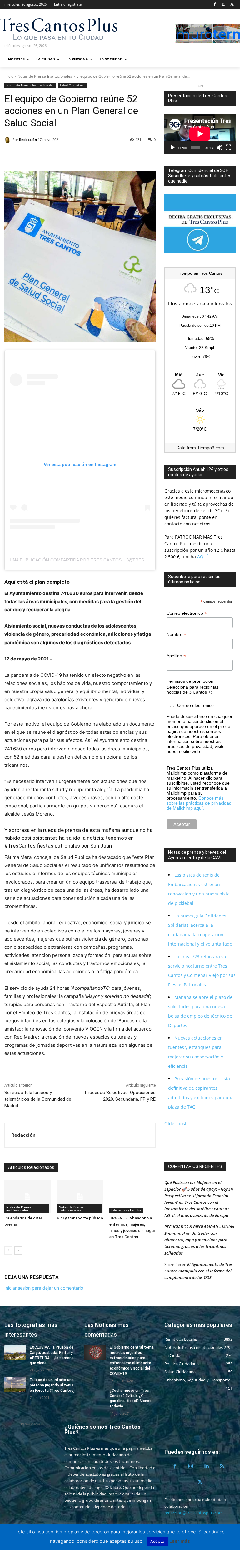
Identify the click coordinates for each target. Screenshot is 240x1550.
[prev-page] (8, 1250)
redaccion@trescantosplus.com (193, 1513)
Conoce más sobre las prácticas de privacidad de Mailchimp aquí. (199, 803)
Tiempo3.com (210, 447)
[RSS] (222, 1466)
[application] (200, 134)
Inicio (8, 76)
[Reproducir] (172, 147)
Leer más (179, 1541)
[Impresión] (68, 155)
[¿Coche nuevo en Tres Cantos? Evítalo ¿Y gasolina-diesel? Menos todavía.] (95, 1395)
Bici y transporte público (80, 1218)
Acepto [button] (157, 1541)
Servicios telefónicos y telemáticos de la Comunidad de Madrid (37, 1099)
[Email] (54, 155)
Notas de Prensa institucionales (45, 76)
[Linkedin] (39, 155)
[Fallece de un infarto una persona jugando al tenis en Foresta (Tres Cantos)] (15, 1384)
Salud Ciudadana (72, 85)
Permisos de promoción (190, 681)
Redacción (28, 139)
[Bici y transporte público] (80, 1196)
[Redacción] (8, 140)
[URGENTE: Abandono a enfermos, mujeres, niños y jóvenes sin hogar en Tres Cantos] (132, 1196)
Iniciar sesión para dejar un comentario (43, 1288)
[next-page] (18, 1250)
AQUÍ (202, 557)
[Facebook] (214, 4)
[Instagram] (223, 4)
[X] (232, 4)
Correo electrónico (187, 613)
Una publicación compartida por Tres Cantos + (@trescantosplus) (92, 559)
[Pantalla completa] (228, 147)
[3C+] (37, 28)
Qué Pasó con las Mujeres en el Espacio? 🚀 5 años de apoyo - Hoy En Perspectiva (198, 1189)
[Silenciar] (219, 147)
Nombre (176, 635)
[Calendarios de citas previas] (27, 1196)
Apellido (176, 656)
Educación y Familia (126, 1210)
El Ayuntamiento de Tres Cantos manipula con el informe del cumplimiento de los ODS (198, 1270)
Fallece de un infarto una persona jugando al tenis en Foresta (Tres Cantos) (52, 1385)
